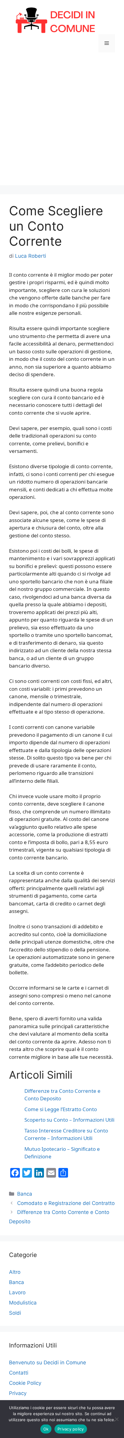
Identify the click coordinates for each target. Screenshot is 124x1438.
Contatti (18, 1373)
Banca (24, 1194)
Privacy (17, 1393)
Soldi (15, 1313)
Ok (46, 1429)
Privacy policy (70, 1429)
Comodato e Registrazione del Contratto (66, 1203)
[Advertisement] (62, 123)
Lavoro (17, 1292)
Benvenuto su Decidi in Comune (47, 1363)
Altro (14, 1272)
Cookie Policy (25, 1383)
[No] (116, 1419)
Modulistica (23, 1303)
